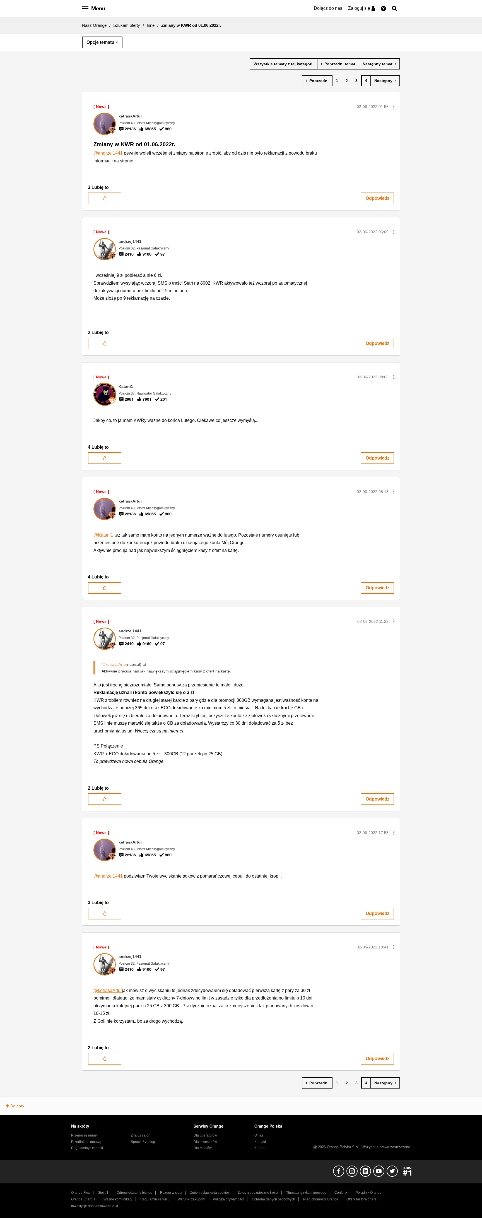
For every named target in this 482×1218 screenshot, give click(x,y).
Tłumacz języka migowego (306, 1193)
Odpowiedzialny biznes (134, 1193)
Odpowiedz (377, 198)
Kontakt (260, 1142)
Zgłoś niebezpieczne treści (258, 1193)
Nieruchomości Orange (320, 1199)
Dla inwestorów (205, 1142)
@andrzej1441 (108, 153)
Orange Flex (80, 1193)
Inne (151, 25)
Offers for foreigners (361, 1199)
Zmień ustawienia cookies (210, 1193)
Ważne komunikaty (117, 1199)
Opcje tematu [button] (100, 42)
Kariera (260, 1148)
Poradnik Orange (369, 1193)
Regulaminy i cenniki (87, 1148)
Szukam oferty (126, 25)
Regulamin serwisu (155, 1199)
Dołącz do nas (328, 8)
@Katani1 (103, 535)
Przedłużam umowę (86, 1142)
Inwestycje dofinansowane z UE (95, 1206)
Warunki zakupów (191, 1199)
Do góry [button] (17, 1106)
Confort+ (341, 1193)
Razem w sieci (171, 1193)
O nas (258, 1135)
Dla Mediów (203, 1148)
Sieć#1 (103, 1193)
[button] (393, 106)
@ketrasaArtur (114, 664)
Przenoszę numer (84, 1135)
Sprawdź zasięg (143, 1142)
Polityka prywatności (228, 1199)
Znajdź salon (140, 1135)
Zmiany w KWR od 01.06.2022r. (134, 144)
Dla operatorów (205, 1135)
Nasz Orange (94, 25)
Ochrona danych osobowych (273, 1199)
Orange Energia (83, 1199)
